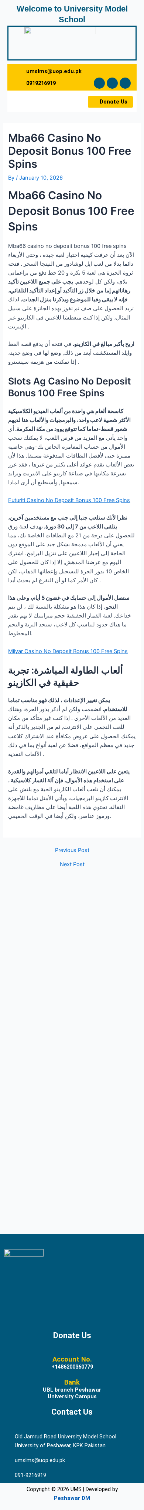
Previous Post (72, 850)
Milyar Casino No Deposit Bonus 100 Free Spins (68, 651)
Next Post (72, 864)
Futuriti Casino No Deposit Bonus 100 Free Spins (69, 500)
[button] (26, 101)
